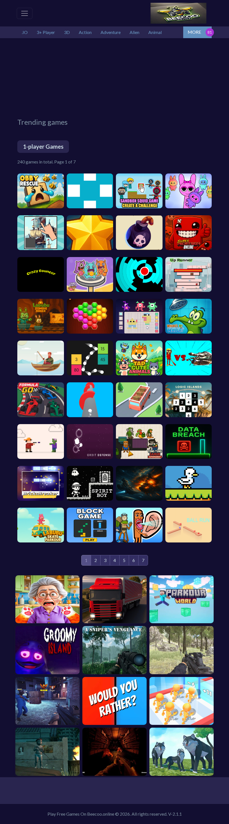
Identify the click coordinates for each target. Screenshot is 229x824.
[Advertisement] (123, 77)
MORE (194, 32)
